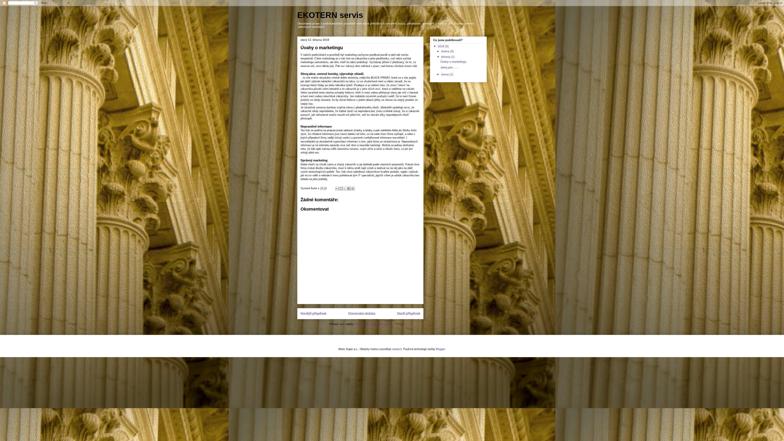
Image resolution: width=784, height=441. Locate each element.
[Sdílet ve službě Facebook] (349, 189)
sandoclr (397, 349)
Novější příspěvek (313, 313)
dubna (445, 51)
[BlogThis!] (341, 189)
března (446, 56)
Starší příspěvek (408, 313)
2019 (441, 46)
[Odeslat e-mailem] (337, 189)
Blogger (440, 349)
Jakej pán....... (449, 67)
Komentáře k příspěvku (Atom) (373, 324)
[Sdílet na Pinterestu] (353, 189)
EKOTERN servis (330, 15)
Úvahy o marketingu (453, 61)
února (445, 74)
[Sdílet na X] (345, 189)
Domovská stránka (361, 313)
